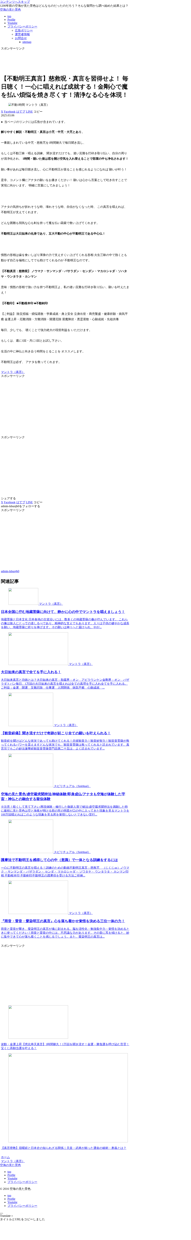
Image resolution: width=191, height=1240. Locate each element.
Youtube (12, 1178)
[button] (38, 111)
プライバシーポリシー (22, 1182)
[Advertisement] (65, 60)
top (9, 1171)
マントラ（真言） (13, 372)
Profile (11, 1175)
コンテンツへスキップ (15, 1)
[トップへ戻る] (1, 1213)
